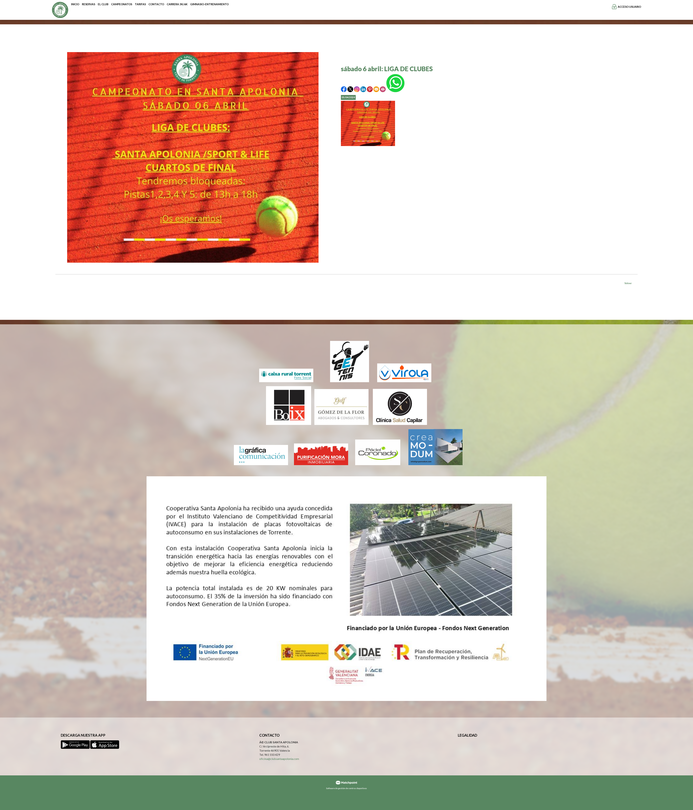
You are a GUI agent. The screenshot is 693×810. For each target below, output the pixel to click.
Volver (628, 283)
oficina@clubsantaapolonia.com (279, 758)
